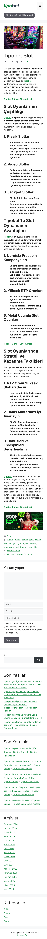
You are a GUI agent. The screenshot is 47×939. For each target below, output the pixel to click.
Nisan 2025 (9, 885)
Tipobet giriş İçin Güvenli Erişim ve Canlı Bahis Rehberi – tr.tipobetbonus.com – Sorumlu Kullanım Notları (23, 684)
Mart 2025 (9, 889)
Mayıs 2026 (9, 832)
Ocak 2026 (9, 848)
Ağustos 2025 (10, 869)
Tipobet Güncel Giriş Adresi (19, 15)
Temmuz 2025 (10, 873)
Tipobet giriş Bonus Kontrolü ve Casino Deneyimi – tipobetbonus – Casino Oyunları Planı (22, 725)
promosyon (9, 547)
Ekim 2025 (9, 861)
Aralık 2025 (9, 852)
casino (38, 540)
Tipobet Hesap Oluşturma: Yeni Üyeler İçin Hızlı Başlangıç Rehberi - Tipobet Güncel (22, 791)
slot (17, 547)
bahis (17, 540)
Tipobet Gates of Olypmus (19, 554)
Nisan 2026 (9, 836)
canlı (31, 540)
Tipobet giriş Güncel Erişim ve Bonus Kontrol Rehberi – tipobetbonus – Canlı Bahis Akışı (22, 694)
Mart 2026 (9, 840)
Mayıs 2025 (9, 881)
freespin (7, 543)
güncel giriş (30, 543)
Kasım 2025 (9, 856)
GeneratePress (23, 935)
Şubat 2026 (9, 844)
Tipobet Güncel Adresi (23, 794)
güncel (21, 543)
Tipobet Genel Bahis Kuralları (26, 804)
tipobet (23, 547)
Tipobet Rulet (13, 550)
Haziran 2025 (10, 877)
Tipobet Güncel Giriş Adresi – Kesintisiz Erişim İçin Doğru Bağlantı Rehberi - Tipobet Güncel (23, 778)
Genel (6, 917)
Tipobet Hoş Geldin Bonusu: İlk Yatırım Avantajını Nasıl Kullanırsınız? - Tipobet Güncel (22, 765)
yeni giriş (32, 547)
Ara (5, 655)
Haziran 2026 (10, 828)
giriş (15, 543)
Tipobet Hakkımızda (22, 768)
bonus (25, 540)
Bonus (7, 913)
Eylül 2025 (9, 865)
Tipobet (27, 81)
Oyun (9, 536)
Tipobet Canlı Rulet (30, 781)
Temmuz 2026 (11, 824)
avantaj (10, 540)
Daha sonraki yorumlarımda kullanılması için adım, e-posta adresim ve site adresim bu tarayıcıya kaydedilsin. (24, 628)
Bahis (6, 909)
